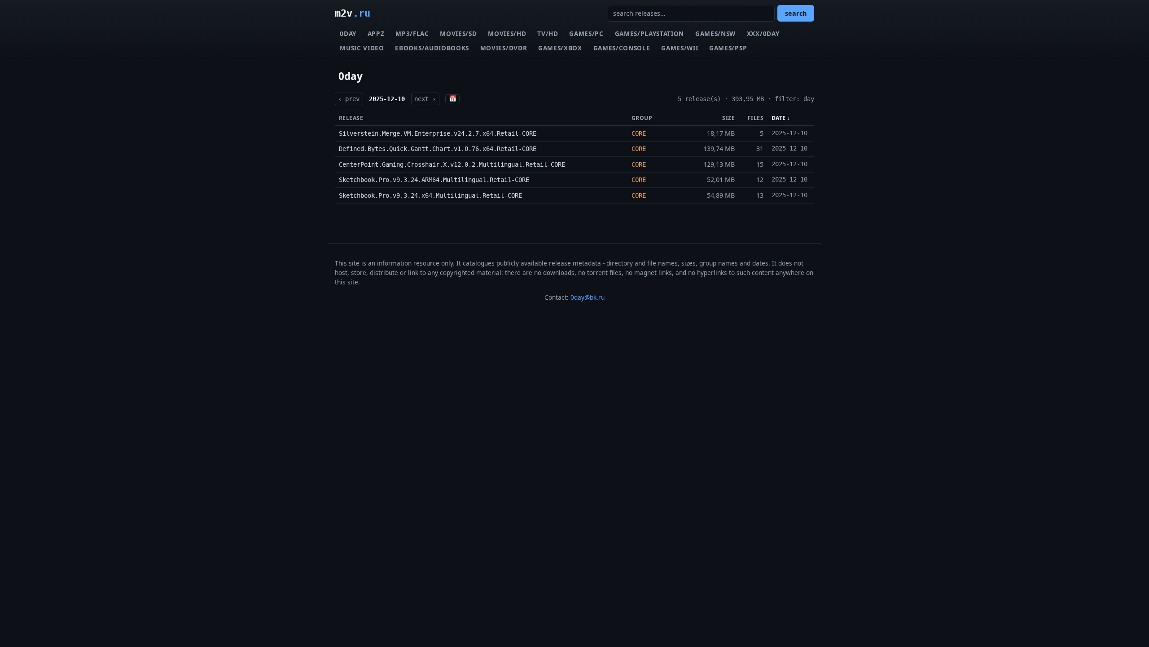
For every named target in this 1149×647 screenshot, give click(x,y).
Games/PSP (728, 48)
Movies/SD (458, 33)
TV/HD (547, 33)
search (796, 13)
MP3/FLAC (412, 33)
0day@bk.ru (587, 297)
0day (348, 33)
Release (351, 118)
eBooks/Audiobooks (432, 48)
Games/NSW (715, 33)
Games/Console (621, 48)
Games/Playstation (649, 33)
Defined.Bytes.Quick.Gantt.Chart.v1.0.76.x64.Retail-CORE (437, 148)
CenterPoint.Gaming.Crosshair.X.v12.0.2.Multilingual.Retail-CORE (452, 164)
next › (425, 98)
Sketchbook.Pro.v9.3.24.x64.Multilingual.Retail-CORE (430, 195)
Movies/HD (507, 33)
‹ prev (349, 98)
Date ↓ (781, 118)
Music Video (362, 48)
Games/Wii (679, 48)
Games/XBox (560, 48)
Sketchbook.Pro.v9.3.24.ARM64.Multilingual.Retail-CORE (434, 179)
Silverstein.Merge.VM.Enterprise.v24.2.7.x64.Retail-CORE (437, 133)
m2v (352, 13)
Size (728, 118)
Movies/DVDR (503, 48)
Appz (376, 33)
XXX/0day (763, 33)
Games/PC (586, 33)
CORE (639, 133)
